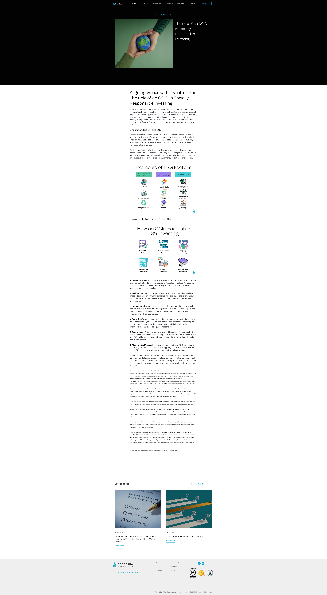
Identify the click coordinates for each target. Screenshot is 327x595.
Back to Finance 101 (162, 15)
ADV (164, 592)
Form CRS (158, 592)
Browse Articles (199, 484)
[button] (133, 4)
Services (159, 570)
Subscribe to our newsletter (127, 572)
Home (158, 563)
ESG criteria (151, 150)
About (158, 567)
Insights (174, 567)
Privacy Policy (182, 592)
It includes (180, 140)
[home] (118, 3)
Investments (175, 563)
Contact (193, 3)
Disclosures (171, 592)
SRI (146, 137)
